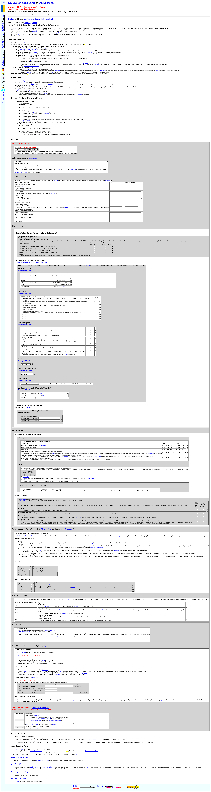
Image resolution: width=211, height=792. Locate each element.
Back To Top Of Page (18, 778)
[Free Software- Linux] (3, 86)
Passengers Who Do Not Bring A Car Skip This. (31, 262)
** (92, 543)
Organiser (13, 28)
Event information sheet (57, 610)
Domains (100, 786)
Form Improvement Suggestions (22, 772)
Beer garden (45, 670)
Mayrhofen (26, 477)
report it (41, 741)
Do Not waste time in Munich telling (27, 536)
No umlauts (108, 180)
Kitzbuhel (25, 480)
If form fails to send (36, 720)
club (15, 31)
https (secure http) (25, 121)
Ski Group (22, 49)
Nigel (50, 585)
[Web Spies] (3, 89)
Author (36, 49)
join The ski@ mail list (18, 764)
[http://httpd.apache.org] (114, 786)
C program (58, 636)
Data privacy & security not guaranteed (25, 90)
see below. (53, 193)
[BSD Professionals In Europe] (3, 73)
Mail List (33, 767)
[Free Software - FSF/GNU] (3, 81)
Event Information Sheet (96, 547)
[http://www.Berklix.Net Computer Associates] (88, 786)
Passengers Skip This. (25, 270)
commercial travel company (31, 66)
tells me (28, 636)
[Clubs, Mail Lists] (3, 40)
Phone (16, 749)
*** (41, 393)
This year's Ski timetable (21, 172)
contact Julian (72, 169)
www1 (90, 739)
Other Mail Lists (46, 767)
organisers (34, 31)
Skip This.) (28, 407)
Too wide (43, 445)
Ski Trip (12, 2)
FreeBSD (47, 113)
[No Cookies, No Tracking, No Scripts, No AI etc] (3, 57)
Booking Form (26, 2)
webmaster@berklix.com (54, 720)
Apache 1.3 (48, 636)
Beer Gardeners (100, 723)
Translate (3, 2)
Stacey (50, 2)
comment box (150, 453)
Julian (42, 2)
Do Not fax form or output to (38, 718)
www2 (95, 739)
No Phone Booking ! (20, 81)
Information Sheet (22, 42)
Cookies (22, 106)
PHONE (27, 723)
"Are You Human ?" (40, 707)
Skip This (46, 646)
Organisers (30, 49)
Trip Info (11, 19)
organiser (37, 30)
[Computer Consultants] (3, 22)
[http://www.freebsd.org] (132, 786)
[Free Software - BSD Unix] (3, 77)
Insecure (34, 677)
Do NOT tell (21, 631)
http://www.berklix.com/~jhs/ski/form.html (38, 19)
